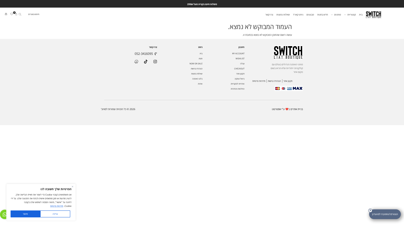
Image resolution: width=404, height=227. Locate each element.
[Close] (72, 186)
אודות (200, 83)
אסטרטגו (276, 109)
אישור (25, 213)
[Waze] (136, 62)
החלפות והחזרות (237, 88)
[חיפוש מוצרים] (28, 15)
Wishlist (240, 58)
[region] (41, 202)
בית (201, 53)
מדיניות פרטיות (56, 205)
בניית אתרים (297, 109)
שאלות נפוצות (196, 73)
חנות (200, 58)
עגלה (242, 63)
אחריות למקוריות (237, 83)
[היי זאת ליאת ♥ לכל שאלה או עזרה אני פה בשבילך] (4, 214)
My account (238, 53)
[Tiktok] (146, 62)
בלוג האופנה (197, 78)
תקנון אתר (240, 73)
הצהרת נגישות (196, 68)
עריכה (55, 213)
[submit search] (20, 14)
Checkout (239, 68)
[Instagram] (155, 62)
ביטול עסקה (239, 78)
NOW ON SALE (196, 63)
